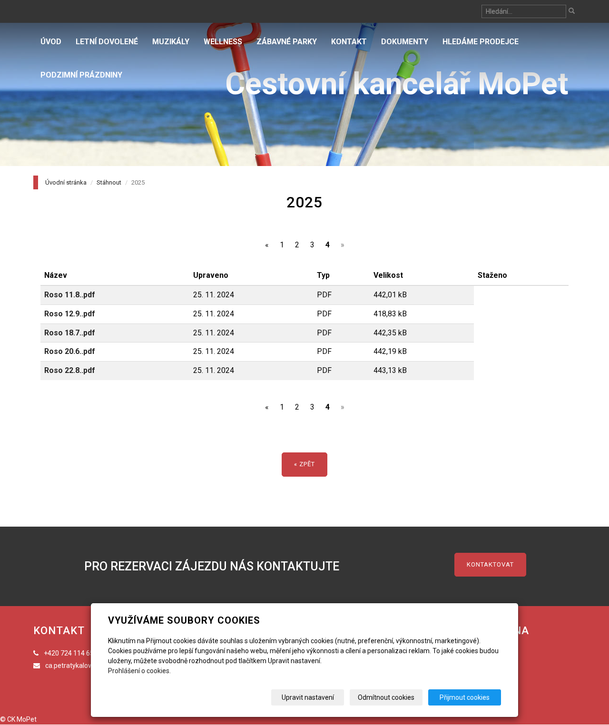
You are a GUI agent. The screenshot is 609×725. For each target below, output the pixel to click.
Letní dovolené (107, 41)
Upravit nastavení (308, 697)
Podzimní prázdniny (81, 74)
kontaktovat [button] (490, 564)
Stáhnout (109, 182)
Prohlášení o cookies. (139, 671)
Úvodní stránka (66, 182)
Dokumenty (404, 41)
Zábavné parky (286, 41)
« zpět (304, 464)
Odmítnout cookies (386, 697)
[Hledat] (572, 12)
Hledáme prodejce (480, 41)
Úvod (50, 41)
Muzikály (170, 41)
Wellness (223, 41)
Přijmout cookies (465, 697)
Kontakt (349, 41)
